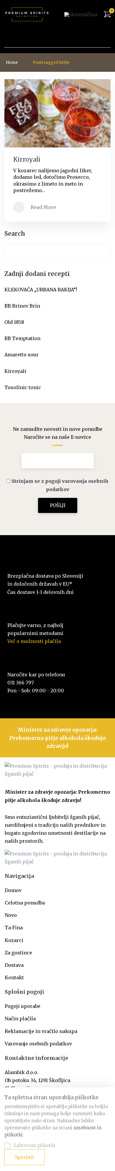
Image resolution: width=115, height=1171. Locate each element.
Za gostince (18, 953)
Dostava (14, 965)
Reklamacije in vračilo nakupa (41, 1031)
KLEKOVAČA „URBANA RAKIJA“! (40, 290)
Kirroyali (15, 371)
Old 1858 (14, 322)
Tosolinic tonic (22, 387)
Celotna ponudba (25, 903)
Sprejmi (24, 1157)
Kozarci (14, 940)
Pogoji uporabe (22, 1006)
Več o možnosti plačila (34, 641)
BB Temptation (22, 338)
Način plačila (20, 1018)
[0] (107, 14)
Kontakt (14, 977)
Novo (11, 915)
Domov (13, 890)
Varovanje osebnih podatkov (38, 1044)
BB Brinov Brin (22, 306)
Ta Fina (14, 927)
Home (12, 62)
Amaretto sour (21, 355)
